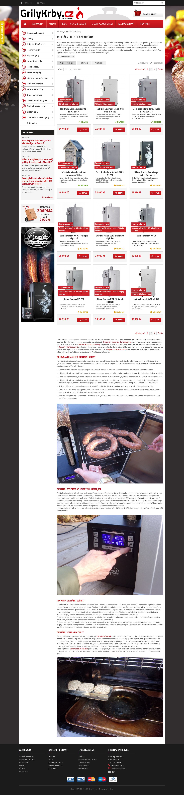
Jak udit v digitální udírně (68, 347)
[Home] (25, 24)
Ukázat (60, 69)
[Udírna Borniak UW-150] (73, 281)
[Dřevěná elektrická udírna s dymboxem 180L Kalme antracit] (73, 154)
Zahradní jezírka (84, 762)
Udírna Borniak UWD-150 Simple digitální (110, 237)
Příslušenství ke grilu (37, 100)
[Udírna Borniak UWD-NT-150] (146, 281)
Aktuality (28, 132)
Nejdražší (99, 63)
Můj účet (22, 768)
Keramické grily (34, 61)
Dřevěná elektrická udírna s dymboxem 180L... (73, 173)
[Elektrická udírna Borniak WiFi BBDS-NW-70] (73, 91)
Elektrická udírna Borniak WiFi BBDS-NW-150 (146, 110)
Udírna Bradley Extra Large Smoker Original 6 (146, 173)
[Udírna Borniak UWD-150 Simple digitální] (110, 218)
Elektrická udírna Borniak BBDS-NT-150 (110, 173)
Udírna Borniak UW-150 (74, 299)
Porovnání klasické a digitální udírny (117, 342)
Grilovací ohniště (35, 83)
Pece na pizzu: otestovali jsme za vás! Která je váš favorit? (36, 142)
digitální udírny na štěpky (117, 349)
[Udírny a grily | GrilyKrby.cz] (52, 13)
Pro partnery (53, 768)
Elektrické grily (34, 72)
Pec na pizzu (33, 67)
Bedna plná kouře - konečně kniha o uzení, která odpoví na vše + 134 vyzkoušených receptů (37, 181)
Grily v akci (32, 123)
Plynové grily (33, 55)
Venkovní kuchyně (35, 33)
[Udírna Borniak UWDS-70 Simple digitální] (73, 218)
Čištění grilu (32, 112)
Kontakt (145, 24)
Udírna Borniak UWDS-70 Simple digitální (74, 237)
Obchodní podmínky (26, 756)
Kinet (111, 789)
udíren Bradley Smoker (79, 649)
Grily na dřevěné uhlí (36, 44)
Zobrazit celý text (67, 57)
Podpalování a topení (37, 106)
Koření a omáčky (35, 89)
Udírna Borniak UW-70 (146, 235)
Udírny (30, 38)
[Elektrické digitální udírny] (37, 274)
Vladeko (81, 756)
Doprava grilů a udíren (27, 759)
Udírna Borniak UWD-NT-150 (146, 299)
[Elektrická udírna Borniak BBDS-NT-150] (110, 154)
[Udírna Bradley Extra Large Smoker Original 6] (146, 154)
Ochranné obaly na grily (38, 117)
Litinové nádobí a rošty (38, 78)
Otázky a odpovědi (102, 24)
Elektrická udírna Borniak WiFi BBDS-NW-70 (73, 110)
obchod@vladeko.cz (119, 768)
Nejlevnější (84, 63)
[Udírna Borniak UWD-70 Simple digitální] (110, 281)
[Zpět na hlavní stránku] (58, 31)
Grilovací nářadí (34, 95)
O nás (52, 24)
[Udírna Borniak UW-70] (146, 218)
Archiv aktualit (47, 197)
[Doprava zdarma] (37, 213)
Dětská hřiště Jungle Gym (87, 759)
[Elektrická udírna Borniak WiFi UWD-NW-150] (110, 91)
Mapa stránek (24, 771)
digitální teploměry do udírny (89, 344)
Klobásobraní (126, 24)
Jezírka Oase (83, 768)
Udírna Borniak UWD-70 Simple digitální (110, 300)
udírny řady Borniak (103, 636)
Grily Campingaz (84, 765)
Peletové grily (33, 50)
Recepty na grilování (73, 24)
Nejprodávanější (66, 63)
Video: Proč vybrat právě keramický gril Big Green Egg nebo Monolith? (37, 161)
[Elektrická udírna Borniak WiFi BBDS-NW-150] (146, 91)
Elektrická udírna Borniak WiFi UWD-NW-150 (110, 110)
